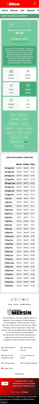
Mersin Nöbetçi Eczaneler (8, 349)
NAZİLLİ (27, 133)
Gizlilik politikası (25, 304)
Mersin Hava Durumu (26, 349)
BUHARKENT (15, 119)
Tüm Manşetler (9, 363)
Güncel (5, 10)
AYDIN (13, 115)
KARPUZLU (9, 128)
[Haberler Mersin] (13, 4)
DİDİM (25, 119)
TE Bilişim (25, 392)
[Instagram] (19, 299)
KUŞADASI (11, 133)
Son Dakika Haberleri (30, 363)
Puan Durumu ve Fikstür (27, 357)
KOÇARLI (19, 128)
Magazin (31, 10)
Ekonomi (14, 10)
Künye (10, 304)
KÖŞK (20, 133)
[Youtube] (23, 299)
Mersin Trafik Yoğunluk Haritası (7, 357)
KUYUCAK (29, 128)
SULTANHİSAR (15, 137)
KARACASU (25, 124)
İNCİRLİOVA (19, 146)
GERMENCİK (13, 124)
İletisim (16, 304)
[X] (15, 299)
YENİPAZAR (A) (16, 142)
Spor (22, 10)
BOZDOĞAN (22, 115)
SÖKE (25, 137)
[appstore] (19, 374)
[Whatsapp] (27, 299)
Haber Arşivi (8, 368)
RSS (5, 383)
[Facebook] (12, 299)
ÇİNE (26, 142)
